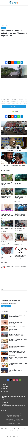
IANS (3, 56)
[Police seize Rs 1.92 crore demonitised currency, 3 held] (7, 250)
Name (2, 284)
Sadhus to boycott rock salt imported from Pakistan (14, 131)
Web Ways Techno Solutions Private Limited (15, 428)
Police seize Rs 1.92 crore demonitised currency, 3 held (6, 256)
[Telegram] (22, 62)
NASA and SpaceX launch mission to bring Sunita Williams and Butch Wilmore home (17, 370)
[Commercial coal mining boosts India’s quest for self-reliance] (4, 316)
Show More (13, 106)
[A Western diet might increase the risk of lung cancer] (4, 365)
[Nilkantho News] (14, 2)
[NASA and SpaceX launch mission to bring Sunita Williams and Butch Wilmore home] (4, 370)
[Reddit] (12, 62)
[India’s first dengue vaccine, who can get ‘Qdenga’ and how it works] (4, 322)
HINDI (16, 432)
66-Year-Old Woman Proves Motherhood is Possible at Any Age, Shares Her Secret (17, 346)
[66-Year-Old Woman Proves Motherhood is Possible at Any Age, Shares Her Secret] (4, 346)
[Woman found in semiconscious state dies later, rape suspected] (21, 250)
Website (2, 295)
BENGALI (12, 432)
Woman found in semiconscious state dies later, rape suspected (20, 255)
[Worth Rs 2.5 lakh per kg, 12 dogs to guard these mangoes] (7, 177)
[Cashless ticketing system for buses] (7, 223)
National (6, 25)
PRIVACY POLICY (4, 386)
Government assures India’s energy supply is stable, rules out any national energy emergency (17, 328)
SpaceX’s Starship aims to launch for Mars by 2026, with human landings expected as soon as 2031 (17, 352)
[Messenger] (15, 62)
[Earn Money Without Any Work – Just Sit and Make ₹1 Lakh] (4, 341)
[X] (9, 62)
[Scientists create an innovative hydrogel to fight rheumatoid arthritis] (4, 359)
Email (2, 289)
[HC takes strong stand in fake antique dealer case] (21, 236)
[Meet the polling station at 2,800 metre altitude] (7, 191)
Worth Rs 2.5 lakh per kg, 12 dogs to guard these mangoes (7, 183)
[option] (14, 128)
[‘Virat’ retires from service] (21, 223)
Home (3, 25)
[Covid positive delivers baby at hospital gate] (7, 236)
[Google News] (14, 111)
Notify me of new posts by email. (9, 303)
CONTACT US (4, 388)
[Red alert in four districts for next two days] (21, 177)
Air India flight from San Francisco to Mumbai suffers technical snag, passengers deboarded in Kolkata (17, 334)
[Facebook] (6, 62)
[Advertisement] (14, 15)
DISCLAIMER (3, 384)
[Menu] (1, 3)
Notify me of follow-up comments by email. (11, 300)
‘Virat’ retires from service (20, 228)
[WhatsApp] (18, 62)
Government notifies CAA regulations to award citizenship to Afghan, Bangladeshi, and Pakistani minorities (7, 214)
